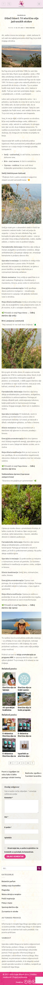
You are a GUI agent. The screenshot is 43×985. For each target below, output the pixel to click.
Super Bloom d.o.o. (21, 974)
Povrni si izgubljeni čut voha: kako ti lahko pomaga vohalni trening (11, 774)
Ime (6, 817)
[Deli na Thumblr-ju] (32, 763)
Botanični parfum (8, 881)
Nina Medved (30, 27)
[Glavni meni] (4, 4)
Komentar (8, 798)
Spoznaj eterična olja (10, 907)
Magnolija (21, 15)
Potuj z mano (7, 903)
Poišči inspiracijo (8, 899)
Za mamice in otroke (10, 912)
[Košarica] (39, 4)
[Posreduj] (39, 868)
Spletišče (8, 838)
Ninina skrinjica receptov (11, 894)
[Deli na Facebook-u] (15, 763)
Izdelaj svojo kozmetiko (11, 886)
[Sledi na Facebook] (26, 982)
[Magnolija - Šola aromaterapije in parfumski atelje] (21, 4)
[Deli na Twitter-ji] (19, 763)
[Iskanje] (9, 4)
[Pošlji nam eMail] (30, 982)
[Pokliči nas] (34, 982)
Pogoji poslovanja (20, 977)
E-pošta (7, 827)
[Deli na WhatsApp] (11, 763)
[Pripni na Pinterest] (28, 763)
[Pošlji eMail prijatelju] (24, 763)
